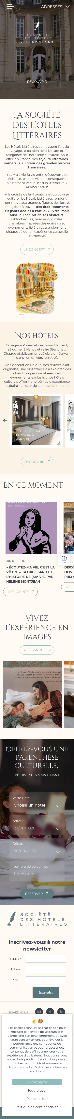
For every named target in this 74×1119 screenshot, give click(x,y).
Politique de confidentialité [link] (37, 1107)
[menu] (10, 6)
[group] (36, 421)
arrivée (18, 821)
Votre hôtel (22, 798)
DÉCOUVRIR (34, 462)
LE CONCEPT (34, 249)
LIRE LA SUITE (18, 592)
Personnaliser (37, 1099)
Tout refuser (37, 1090)
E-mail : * (15, 958)
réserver (34, 894)
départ (18, 843)
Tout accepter (37, 1082)
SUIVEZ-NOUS (34, 650)
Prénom (15, 969)
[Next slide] (69, 420)
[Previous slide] (4, 420)
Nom (15, 980)
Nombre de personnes (30, 866)
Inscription (46, 992)
